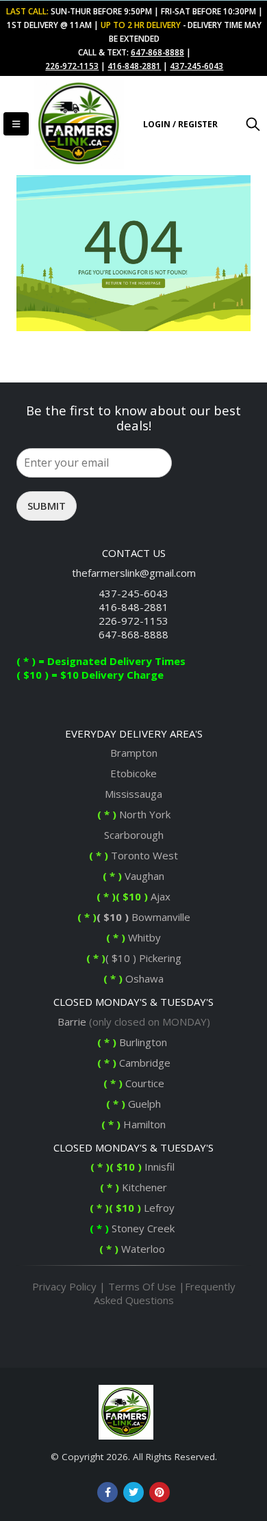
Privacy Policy (64, 1286)
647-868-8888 (133, 634)
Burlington (133, 1042)
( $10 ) (113, 917)
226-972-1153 (133, 620)
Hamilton (133, 1124)
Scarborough (134, 835)
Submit (46, 505)
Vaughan (133, 876)
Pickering (158, 958)
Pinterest (159, 1492)
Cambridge (133, 1062)
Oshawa (143, 978)
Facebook (107, 1492)
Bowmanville (159, 917)
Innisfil (133, 1166)
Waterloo (133, 1249)
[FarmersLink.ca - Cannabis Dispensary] (75, 124)
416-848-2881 (133, 607)
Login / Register (180, 124)
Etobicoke (133, 773)
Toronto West (133, 855)
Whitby (143, 937)
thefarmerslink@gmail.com (134, 573)
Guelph (133, 1103)
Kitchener (133, 1187)
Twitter (133, 1492)
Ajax (133, 896)
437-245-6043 (133, 593)
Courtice (133, 1083)
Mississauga (133, 794)
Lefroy (133, 1207)
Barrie (72, 1021)
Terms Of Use (142, 1286)
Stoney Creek (133, 1228)
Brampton (133, 752)
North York (133, 814)
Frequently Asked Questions (165, 1293)
